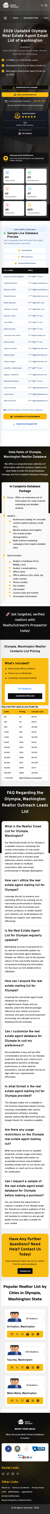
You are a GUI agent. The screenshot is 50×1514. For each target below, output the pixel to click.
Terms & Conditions (21, 1488)
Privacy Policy (38, 1488)
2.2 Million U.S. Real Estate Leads (22, 60)
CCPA (4, 1492)
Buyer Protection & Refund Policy (16, 1500)
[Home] (5, 18)
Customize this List (25, 696)
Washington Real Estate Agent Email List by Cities (26, 73)
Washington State (30, 18)
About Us (6, 1488)
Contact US (25, 1271)
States (15, 18)
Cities (46, 18)
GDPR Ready (13, 1492)
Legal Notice (26, 1492)
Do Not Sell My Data (10, 1496)
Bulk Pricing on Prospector (30, 778)
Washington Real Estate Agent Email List (26, 66)
